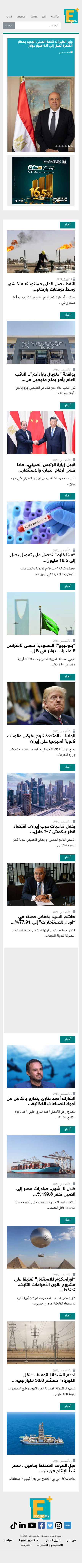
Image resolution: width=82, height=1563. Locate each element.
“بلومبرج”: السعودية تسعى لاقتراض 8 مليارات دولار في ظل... (41, 648)
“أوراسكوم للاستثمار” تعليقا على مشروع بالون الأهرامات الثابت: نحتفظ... (44, 1285)
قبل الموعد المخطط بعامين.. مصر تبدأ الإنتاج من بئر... (43, 1468)
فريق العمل (53, 1540)
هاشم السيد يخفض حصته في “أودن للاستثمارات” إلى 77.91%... (43, 919)
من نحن (71, 1540)
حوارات (34, 16)
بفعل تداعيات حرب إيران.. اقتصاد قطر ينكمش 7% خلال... (44, 829)
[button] (39, 146)
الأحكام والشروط (29, 1540)
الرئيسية (55, 16)
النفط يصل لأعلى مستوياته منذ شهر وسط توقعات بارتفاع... (41, 287)
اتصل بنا (26, 1545)
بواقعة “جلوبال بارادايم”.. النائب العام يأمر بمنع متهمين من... (45, 377)
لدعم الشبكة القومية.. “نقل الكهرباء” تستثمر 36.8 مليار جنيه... (43, 1378)
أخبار (44, 16)
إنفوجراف (21, 16)
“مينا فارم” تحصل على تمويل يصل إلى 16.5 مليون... (42, 558)
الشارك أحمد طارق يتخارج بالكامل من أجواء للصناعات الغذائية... (41, 1101)
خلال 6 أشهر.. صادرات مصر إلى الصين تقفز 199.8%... (45, 1191)
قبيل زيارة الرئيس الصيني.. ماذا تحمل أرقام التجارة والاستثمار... (46, 467)
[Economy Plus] (71, 15)
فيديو (9, 16)
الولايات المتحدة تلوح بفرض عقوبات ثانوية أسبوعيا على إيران (41, 739)
